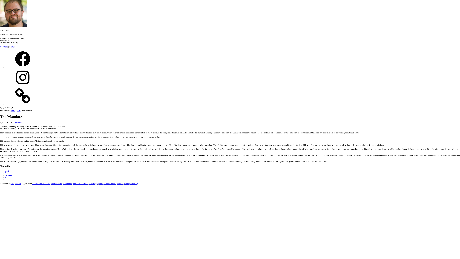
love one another (110, 184)
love (101, 184)
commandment (56, 184)
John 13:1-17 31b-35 (80, 184)
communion (67, 184)
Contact (12, 47)
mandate (120, 184)
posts (12, 184)
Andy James (4, 30)
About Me (4, 47)
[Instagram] (23, 86)
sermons (18, 184)
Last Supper (93, 184)
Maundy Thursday (131, 184)
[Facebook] (23, 67)
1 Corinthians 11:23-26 (41, 184)
